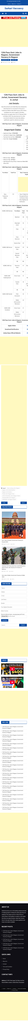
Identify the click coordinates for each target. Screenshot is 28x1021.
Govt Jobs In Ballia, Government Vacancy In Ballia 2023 (13, 576)
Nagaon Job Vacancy (7, 492)
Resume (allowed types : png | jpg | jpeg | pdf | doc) (12, 614)
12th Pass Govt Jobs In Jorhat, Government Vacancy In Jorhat (5, 502)
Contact (18, 3)
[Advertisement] (14, 33)
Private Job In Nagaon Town (8, 493)
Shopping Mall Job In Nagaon (8, 497)
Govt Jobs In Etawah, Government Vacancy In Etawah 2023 (12, 541)
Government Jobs (5, 59)
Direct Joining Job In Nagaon (13, 488)
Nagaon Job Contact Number (8, 490)
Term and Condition (7, 966)
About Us (13, 3)
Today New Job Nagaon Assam (9, 499)
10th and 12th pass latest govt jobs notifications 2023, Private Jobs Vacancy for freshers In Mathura (13, 567)
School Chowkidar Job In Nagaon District (11, 495)
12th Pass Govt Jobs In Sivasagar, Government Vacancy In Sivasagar (24, 502)
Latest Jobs (14, 59)
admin (14, 62)
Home (9, 3)
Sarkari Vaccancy (14, 8)
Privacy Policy (6, 969)
